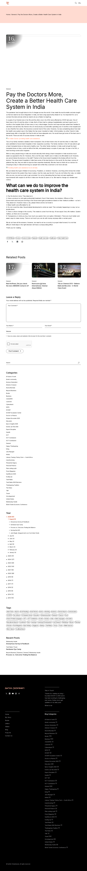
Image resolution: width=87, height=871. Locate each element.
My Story (8, 717)
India (52, 618)
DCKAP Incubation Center (13, 413)
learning (33, 622)
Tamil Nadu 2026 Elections (13, 482)
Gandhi (8, 432)
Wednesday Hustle (11, 502)
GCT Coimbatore (11, 438)
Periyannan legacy (11, 463)
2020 (11, 573)
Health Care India (43, 238)
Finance (61, 615)
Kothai (8, 454)
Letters (7, 723)
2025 (11, 556)
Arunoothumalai (10, 388)
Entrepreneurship (45, 615)
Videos (7, 726)
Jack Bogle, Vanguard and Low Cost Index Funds (25, 533)
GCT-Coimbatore (11, 440)
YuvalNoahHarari (20, 629)
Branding (47, 611)
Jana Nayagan (10, 451)
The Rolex (9, 488)
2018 (10, 580)
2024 (11, 559)
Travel (8, 493)
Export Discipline (11, 429)
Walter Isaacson (68, 625)
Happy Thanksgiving (12, 446)
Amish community (11, 379)
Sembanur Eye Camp (17, 524)
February (13, 550)
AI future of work (11, 376)
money (71, 622)
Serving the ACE (15, 530)
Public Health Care (63, 238)
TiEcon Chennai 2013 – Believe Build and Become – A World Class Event (69, 286)
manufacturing (10, 460)
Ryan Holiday (27, 625)
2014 (11, 594)
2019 (10, 577)
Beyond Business (11, 390)
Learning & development (44, 622)
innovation (69, 618)
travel (60, 625)
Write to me (48, 705)
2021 (11, 570)
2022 (11, 566)
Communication (72, 611)
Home (7, 714)
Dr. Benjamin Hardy (27, 615)
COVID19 (9, 615)
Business (8, 396)
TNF (7, 490)
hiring (7, 449)
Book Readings (24, 611)
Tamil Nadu (9, 479)
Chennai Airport (62, 611)
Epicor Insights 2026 (12, 424)
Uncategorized (10, 496)
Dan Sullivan (16, 615)
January (13, 552)
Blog (6, 729)
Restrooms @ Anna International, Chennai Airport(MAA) (39, 286)
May (12, 541)
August (13, 519)
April (12, 544)
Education (9, 421)
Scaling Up (9, 477)
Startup (42, 625)
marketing (65, 622)
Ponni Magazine (10, 471)
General (13, 14)
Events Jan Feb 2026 (12, 426)
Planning (77, 622)
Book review (34, 611)
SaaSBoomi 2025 (11, 474)
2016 (10, 587)
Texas (55, 625)
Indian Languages (60, 618)
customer (9, 401)
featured (34, 238)
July (12, 536)
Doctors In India (26, 238)
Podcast (9, 625)
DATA (7, 407)
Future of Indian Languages (14, 618)
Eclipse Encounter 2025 (13, 418)
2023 (11, 563)
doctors (18, 238)
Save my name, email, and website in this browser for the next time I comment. (29, 336)
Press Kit (8, 733)
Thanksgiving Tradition (12, 485)
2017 (10, 584)
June (12, 538)
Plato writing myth (11, 468)
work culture (10, 629)
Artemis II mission (11, 385)
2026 (11, 517)
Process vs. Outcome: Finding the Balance (23, 527)
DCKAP (8, 410)
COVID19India (10, 238)
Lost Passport (56, 622)
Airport (17, 611)
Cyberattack (9, 404)
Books (8, 393)
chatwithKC (9, 399)
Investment (22, 622)
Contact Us (8, 736)
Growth (41, 618)
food (66, 615)
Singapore (35, 625)
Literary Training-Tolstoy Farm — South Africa (19, 457)
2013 (11, 598)
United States (10, 499)
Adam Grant (10, 611)
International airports (12, 622)
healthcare (53, 238)
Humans (47, 618)
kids (28, 622)
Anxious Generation (11, 382)
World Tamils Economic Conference (16, 504)
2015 (10, 591)
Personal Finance (11, 465)
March (12, 547)
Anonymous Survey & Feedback (20, 522)
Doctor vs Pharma (11, 415)
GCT (7, 435)
